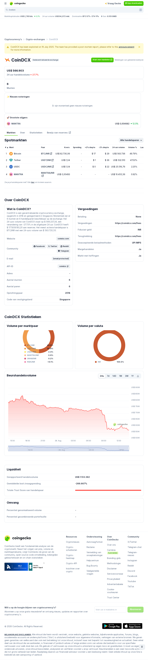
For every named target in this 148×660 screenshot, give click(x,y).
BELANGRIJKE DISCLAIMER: (17, 634)
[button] (102, 60)
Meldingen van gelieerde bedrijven (129, 60)
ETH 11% (95, 16)
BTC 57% (86, 16)
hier (32, 182)
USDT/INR (46, 160)
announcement (126, 47)
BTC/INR (45, 153)
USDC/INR (46, 166)
